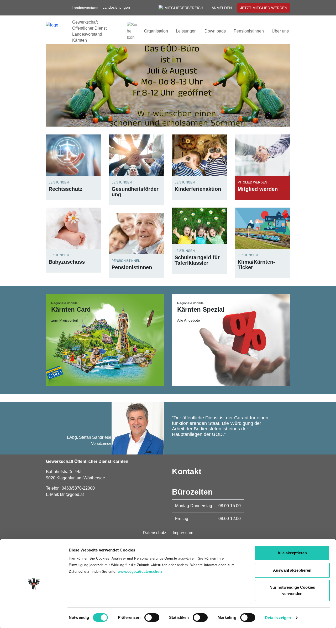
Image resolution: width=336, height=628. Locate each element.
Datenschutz (154, 532)
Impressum (183, 532)
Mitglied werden (258, 189)
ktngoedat (72, 494)
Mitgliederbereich (184, 8)
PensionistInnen (249, 31)
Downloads (215, 31)
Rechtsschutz (65, 189)
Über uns (280, 31)
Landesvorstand (85, 8)
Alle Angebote (188, 320)
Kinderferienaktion (198, 189)
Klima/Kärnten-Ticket (256, 264)
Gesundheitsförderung (135, 191)
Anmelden (222, 8)
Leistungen (186, 31)
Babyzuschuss (67, 262)
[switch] (151, 617)
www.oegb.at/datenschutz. (141, 571)
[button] (118, 7)
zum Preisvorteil (64, 320)
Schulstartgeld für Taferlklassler (197, 260)
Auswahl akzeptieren (292, 570)
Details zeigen (278, 617)
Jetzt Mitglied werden (263, 8)
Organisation (156, 31)
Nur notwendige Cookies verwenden (292, 590)
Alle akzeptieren (292, 553)
